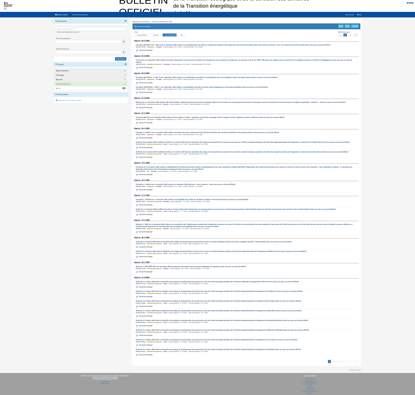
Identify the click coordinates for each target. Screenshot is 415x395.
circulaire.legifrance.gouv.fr (310, 382)
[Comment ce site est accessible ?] (408, 3)
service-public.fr (310, 378)
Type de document (62, 71)
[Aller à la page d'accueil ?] (412, 3)
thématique (156, 35)
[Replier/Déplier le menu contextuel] (52, 21)
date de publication (142, 35)
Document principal (145, 50)
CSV (347, 26)
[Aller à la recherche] (411, 3)
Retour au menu (355, 370)
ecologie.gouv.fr (310, 389)
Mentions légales (105, 383)
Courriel (355, 26)
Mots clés (59, 79)
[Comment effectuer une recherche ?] (125, 21)
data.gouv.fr (309, 387)
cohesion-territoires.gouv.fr (310, 391)
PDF (341, 26)
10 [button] (340, 35)
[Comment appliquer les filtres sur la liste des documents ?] (125, 64)
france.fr (310, 386)
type (181, 35)
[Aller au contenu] (409, 3)
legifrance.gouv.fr (310, 380)
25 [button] (345, 35)
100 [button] (356, 35)
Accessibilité (105, 381)
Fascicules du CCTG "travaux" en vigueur (69, 100)
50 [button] (350, 35)
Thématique (60, 75)
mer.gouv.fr (310, 393)
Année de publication (63, 84)
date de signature (169, 35)
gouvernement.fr (310, 384)
